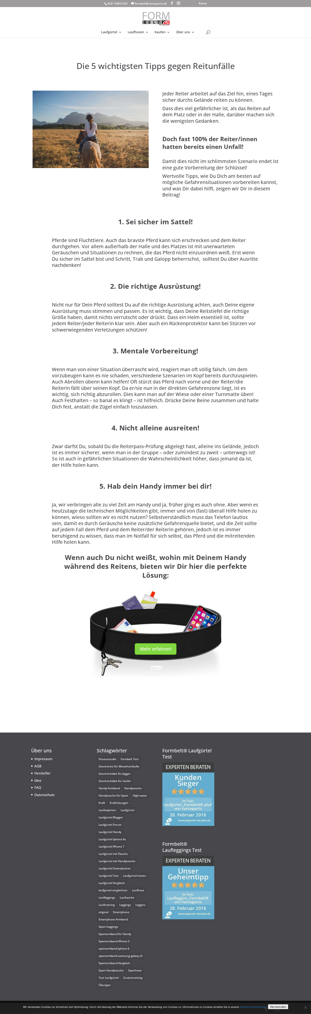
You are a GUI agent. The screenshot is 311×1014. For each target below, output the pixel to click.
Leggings (125, 905)
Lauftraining (107, 905)
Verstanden (278, 1007)
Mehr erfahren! (155, 649)
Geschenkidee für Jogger (115, 774)
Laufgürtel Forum (110, 825)
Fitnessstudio (107, 759)
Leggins (140, 905)
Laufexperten (107, 810)
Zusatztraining (133, 978)
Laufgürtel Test (109, 876)
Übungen (105, 985)
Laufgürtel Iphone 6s (112, 839)
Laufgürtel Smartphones (115, 868)
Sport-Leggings (108, 927)
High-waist (140, 795)
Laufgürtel (109, 32)
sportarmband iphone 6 (114, 948)
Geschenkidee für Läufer (115, 781)
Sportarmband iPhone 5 (114, 941)
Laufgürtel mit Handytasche (117, 861)
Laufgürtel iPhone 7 (111, 846)
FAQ (37, 787)
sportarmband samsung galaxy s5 (121, 956)
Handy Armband (109, 788)
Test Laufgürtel (109, 978)
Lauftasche (127, 897)
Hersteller (42, 773)
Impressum (43, 758)
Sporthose (135, 970)
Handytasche (133, 788)
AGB (37, 766)
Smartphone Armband (113, 919)
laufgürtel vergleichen (113, 890)
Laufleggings (107, 897)
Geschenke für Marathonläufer (119, 766)
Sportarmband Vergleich (114, 963)
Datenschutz (44, 794)
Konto (203, 3)
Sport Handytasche (111, 970)
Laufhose (138, 890)
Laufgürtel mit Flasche (113, 854)
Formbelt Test (130, 759)
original (103, 912)
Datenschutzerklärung (253, 1007)
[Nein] (305, 1007)
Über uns (183, 32)
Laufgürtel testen (134, 876)
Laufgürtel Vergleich (112, 883)
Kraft (102, 803)
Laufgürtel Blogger (111, 817)
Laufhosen (136, 32)
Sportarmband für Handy (115, 934)
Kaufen (160, 32)
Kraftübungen (119, 803)
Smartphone (121, 912)
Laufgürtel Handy (110, 832)
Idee (37, 780)
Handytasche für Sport (113, 795)
